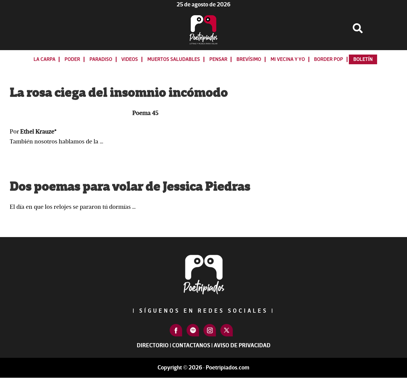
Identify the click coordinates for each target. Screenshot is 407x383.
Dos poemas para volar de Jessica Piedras (130, 187)
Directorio (153, 345)
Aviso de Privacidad (242, 345)
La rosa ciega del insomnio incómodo (119, 93)
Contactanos (191, 345)
